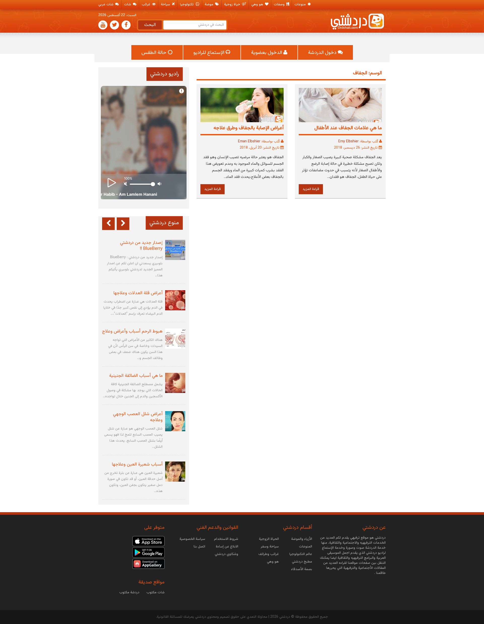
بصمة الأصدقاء (301, 569)
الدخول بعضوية (267, 53)
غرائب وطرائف (268, 554)
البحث (150, 24)
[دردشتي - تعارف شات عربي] (148, 541)
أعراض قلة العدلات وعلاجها (138, 293)
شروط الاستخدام (226, 539)
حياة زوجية (232, 4)
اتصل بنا (199, 546)
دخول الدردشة (323, 53)
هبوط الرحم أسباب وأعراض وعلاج (132, 331)
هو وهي (257, 4)
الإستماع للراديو (209, 53)
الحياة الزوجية (269, 539)
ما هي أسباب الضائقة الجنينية (136, 375)
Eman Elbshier (249, 141)
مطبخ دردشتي (302, 562)
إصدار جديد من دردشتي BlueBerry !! (141, 245)
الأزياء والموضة (301, 539)
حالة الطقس (154, 53)
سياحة (166, 4)
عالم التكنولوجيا (300, 554)
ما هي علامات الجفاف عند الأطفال (348, 128)
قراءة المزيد (310, 189)
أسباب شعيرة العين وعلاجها (137, 464)
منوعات (300, 4)
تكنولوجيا (187, 4)
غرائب (146, 4)
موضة (209, 4)
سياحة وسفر (270, 546)
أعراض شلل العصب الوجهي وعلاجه (138, 417)
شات (128, 4)
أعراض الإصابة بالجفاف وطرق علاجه (248, 128)
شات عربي (106, 4)
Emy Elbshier (348, 141)
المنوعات (305, 546)
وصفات (280, 4)
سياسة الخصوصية (192, 539)
